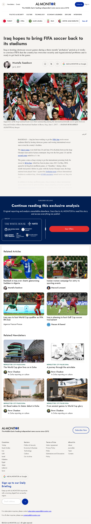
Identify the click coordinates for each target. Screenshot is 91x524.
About (70, 445)
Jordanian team (51, 171)
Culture (29, 14)
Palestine (4, 459)
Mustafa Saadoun (22, 62)
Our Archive (28, 456)
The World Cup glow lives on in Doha (20, 367)
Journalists (71, 448)
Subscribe (79, 4)
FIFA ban (56, 139)
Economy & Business (54, 14)
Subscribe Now (81, 430)
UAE (3, 453)
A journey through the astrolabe (61, 367)
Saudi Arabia (6, 448)
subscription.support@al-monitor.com (39, 511)
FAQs (48, 451)
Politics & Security (16, 14)
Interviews (78, 14)
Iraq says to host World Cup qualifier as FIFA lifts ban (23, 318)
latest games (25, 150)
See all (84, 21)
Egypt (3, 462)
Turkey (4, 445)
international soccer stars (26, 187)
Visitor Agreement (52, 445)
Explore (68, 14)
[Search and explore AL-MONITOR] (3, 4)
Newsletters (10, 4)
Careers (70, 453)
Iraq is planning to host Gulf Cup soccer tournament (64, 318)
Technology (40, 14)
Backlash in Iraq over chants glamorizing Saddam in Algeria (21, 282)
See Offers (69, 229)
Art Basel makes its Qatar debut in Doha (21, 406)
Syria (3, 471)
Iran (3, 451)
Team (70, 451)
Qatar (4, 465)
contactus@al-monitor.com (31, 515)
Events (18, 4)
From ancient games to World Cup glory (65, 406)
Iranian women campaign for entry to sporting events (63, 282)
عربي (84, 133)
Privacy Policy (50, 448)
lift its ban (28, 163)
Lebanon (4, 468)
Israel (3, 456)
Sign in (87, 4)
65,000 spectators (47, 174)
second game (22, 155)
